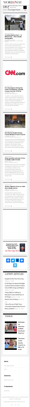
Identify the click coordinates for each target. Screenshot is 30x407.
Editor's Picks (9, 86)
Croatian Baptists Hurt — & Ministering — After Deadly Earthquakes (13, 36)
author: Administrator (11, 162)
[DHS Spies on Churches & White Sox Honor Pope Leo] (11, 333)
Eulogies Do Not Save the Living (14, 279)
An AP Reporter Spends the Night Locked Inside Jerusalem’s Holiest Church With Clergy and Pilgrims (15, 286)
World (12, 33)
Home (4, 9)
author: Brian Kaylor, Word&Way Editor (14, 41)
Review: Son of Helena (11, 299)
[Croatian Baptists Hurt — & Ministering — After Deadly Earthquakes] (15, 22)
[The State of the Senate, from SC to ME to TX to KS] (11, 349)
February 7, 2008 (9, 189)
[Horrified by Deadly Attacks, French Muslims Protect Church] (15, 121)
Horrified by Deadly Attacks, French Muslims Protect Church (15, 133)
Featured (7, 33)
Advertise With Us (9, 380)
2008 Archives (8, 184)
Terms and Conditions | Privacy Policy (14, 401)
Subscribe (6, 390)
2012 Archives (8, 156)
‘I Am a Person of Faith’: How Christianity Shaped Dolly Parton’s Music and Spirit (15, 306)
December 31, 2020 (9, 40)
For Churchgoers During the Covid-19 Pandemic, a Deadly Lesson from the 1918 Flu (14, 89)
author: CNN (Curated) (11, 93)
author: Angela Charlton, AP (13, 137)
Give (5, 369)
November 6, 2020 (9, 136)
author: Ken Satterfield (11, 190)
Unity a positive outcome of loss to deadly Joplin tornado (15, 158)
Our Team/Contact (9, 365)
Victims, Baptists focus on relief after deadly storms (15, 187)
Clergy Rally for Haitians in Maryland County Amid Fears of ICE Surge (14, 295)
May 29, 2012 (8, 161)
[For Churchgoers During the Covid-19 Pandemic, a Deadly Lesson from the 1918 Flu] (15, 72)
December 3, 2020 (9, 92)
